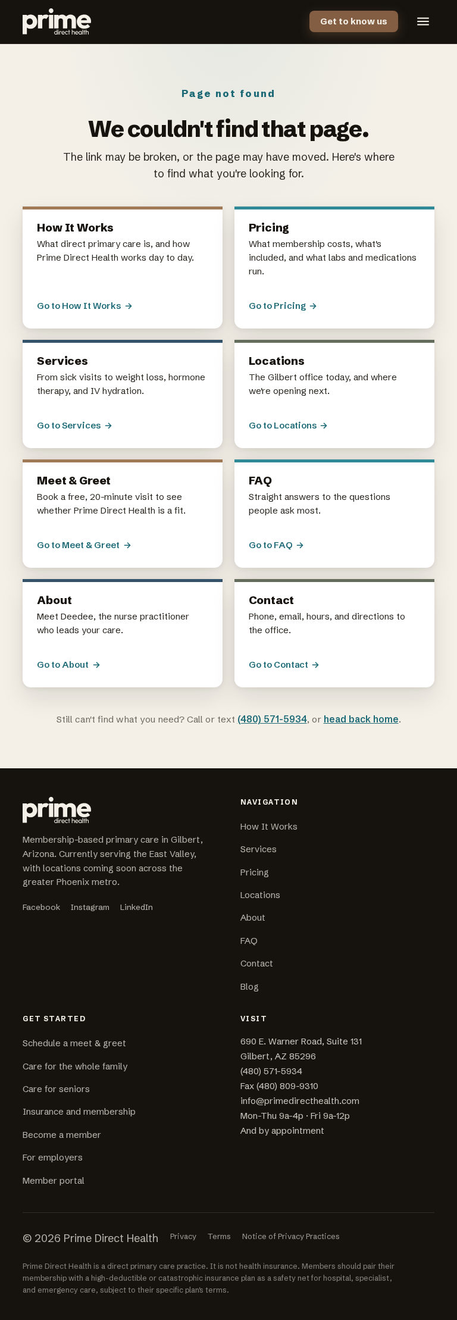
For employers (53, 1157)
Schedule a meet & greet (74, 1043)
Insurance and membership (79, 1111)
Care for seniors (56, 1089)
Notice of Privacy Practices (291, 1236)
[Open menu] (423, 21)
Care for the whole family (75, 1066)
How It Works (269, 826)
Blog (249, 986)
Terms (219, 1236)
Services (258, 849)
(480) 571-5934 (272, 719)
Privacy (183, 1236)
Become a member (62, 1135)
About (252, 917)
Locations (260, 895)
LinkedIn (136, 907)
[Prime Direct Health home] (56, 21)
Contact (256, 963)
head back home (361, 719)
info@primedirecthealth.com (299, 1101)
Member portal (53, 1180)
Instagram (90, 907)
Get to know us (353, 21)
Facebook (41, 907)
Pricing (254, 872)
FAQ (249, 941)
